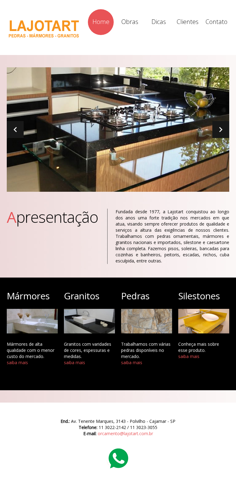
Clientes (188, 22)
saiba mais (17, 362)
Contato (216, 22)
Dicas (158, 22)
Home (100, 22)
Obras (129, 22)
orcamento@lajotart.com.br (125, 433)
